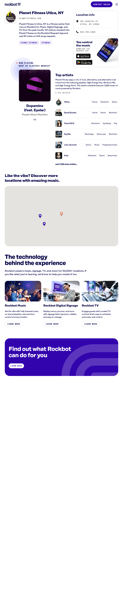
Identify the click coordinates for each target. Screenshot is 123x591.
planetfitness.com (30, 18)
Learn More (13, 323)
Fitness (46, 42)
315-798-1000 (88, 31)
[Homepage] (12, 4)
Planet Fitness (29, 42)
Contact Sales (101, 4)
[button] (61, 214)
